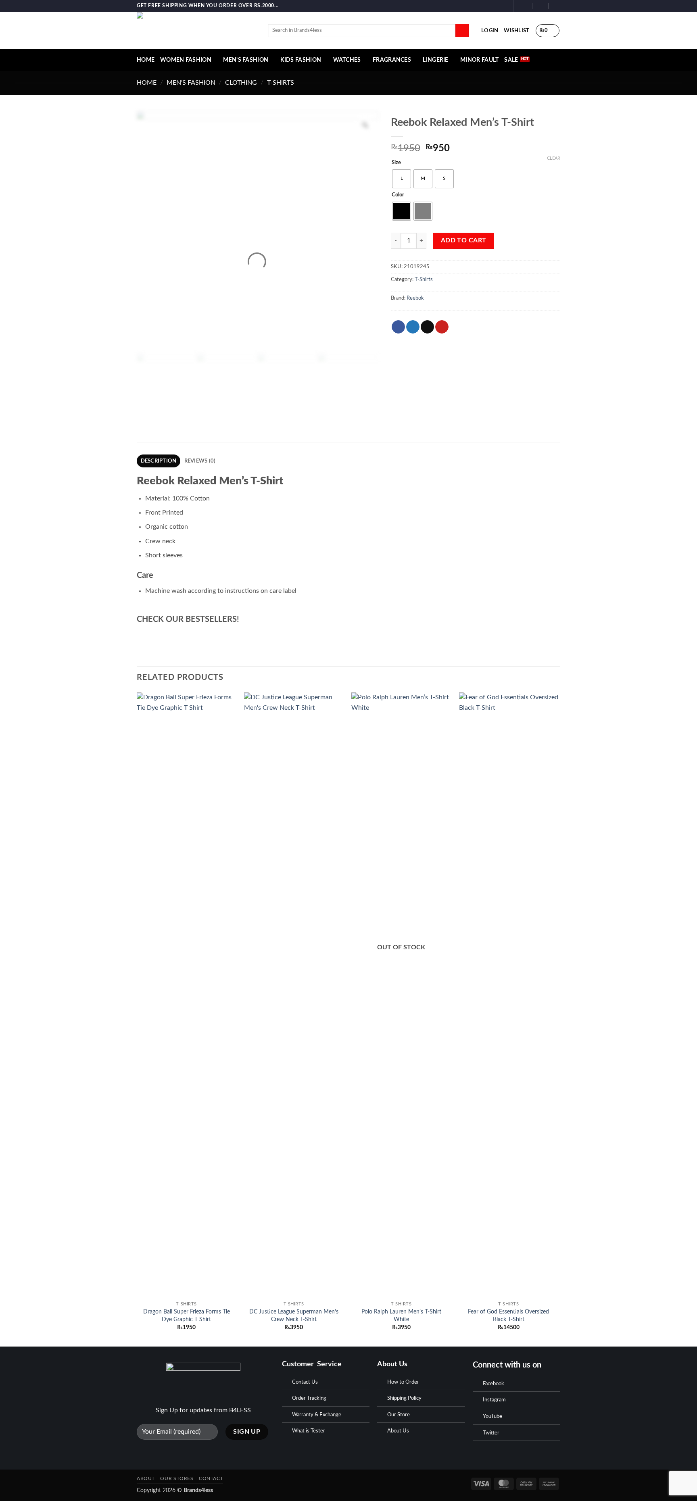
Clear (553, 158)
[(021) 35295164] (556, 6)
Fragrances (392, 60)
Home (147, 82)
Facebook (493, 1383)
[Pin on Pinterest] (442, 327)
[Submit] (462, 31)
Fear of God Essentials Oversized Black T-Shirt (508, 1315)
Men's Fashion (191, 82)
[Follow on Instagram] (495, 6)
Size (396, 162)
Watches (347, 60)
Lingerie (435, 60)
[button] (489, 30)
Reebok (415, 298)
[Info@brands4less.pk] (524, 6)
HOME (145, 60)
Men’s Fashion (245, 60)
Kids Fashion (300, 60)
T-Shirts (280, 82)
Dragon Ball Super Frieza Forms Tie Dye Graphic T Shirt (186, 1315)
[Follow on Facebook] (487, 6)
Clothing (241, 82)
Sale (511, 60)
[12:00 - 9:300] (540, 6)
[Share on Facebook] (398, 327)
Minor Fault (479, 60)
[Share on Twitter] (412, 327)
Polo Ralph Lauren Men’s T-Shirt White (401, 1315)
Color (398, 195)
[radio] (401, 179)
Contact (211, 1478)
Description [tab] (159, 461)
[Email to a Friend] (427, 327)
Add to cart (463, 241)
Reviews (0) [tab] (200, 461)
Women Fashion (185, 60)
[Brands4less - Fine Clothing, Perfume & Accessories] (196, 30)
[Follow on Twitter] (503, 6)
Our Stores (176, 1478)
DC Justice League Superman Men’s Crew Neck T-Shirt (293, 1315)
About (146, 1478)
